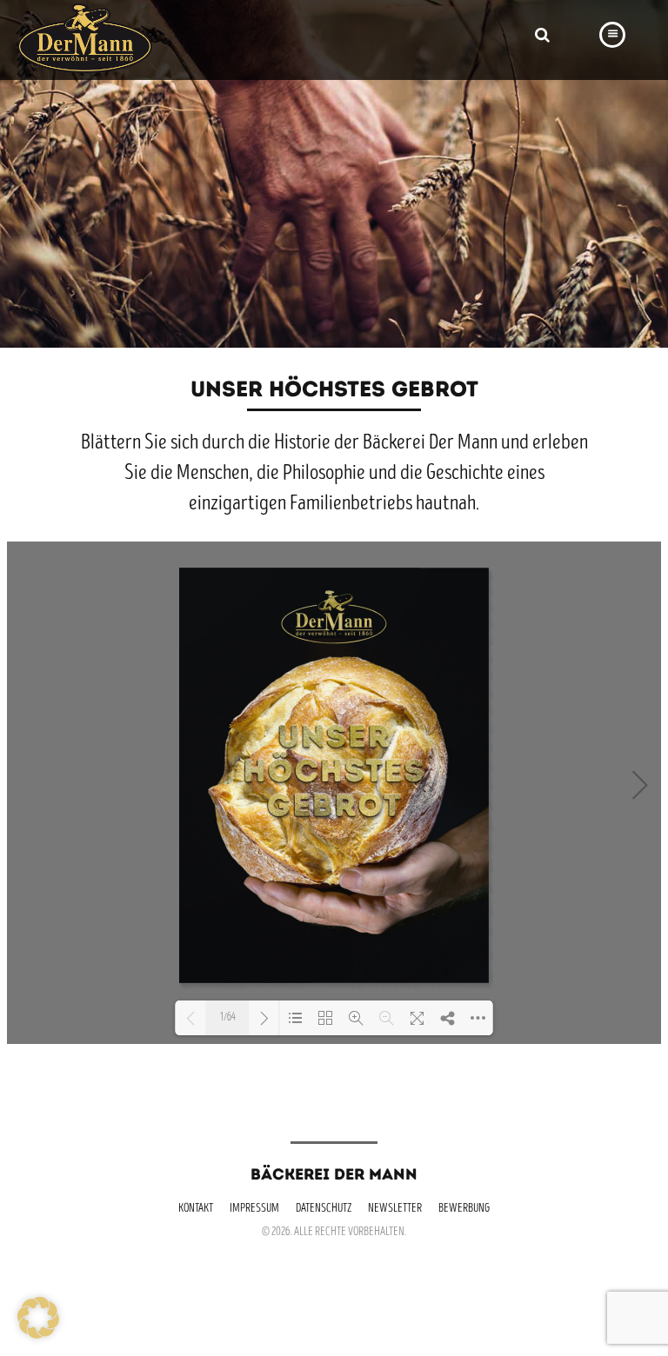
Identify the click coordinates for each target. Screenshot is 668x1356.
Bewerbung (464, 1209)
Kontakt (195, 1209)
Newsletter (395, 1209)
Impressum (254, 1209)
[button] (38, 1318)
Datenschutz (323, 1209)
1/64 (228, 1018)
